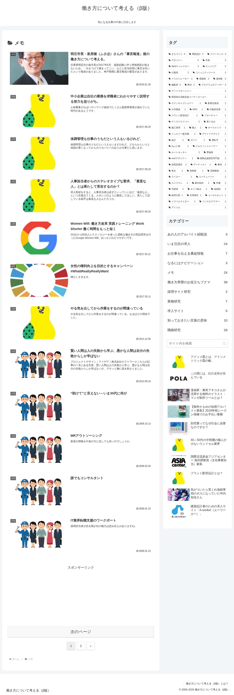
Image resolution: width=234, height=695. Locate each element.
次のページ (81, 631)
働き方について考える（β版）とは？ (207, 683)
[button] (224, 343)
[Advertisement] (81, 596)
